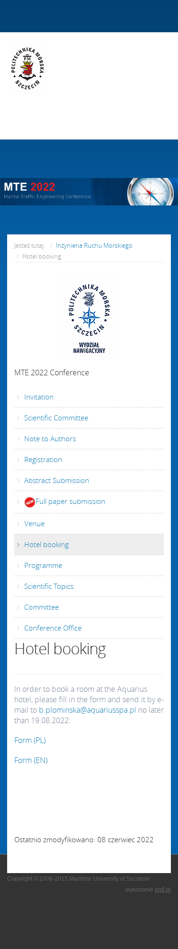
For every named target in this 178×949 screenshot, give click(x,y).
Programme (42, 565)
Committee (40, 607)
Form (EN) (30, 760)
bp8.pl (163, 889)
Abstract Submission (55, 480)
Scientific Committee (55, 417)
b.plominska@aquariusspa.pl (87, 710)
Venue (33, 523)
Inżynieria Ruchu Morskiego (94, 245)
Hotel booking (45, 544)
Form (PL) (30, 740)
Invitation (38, 396)
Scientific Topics (48, 586)
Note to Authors (49, 438)
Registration (42, 459)
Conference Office (52, 628)
